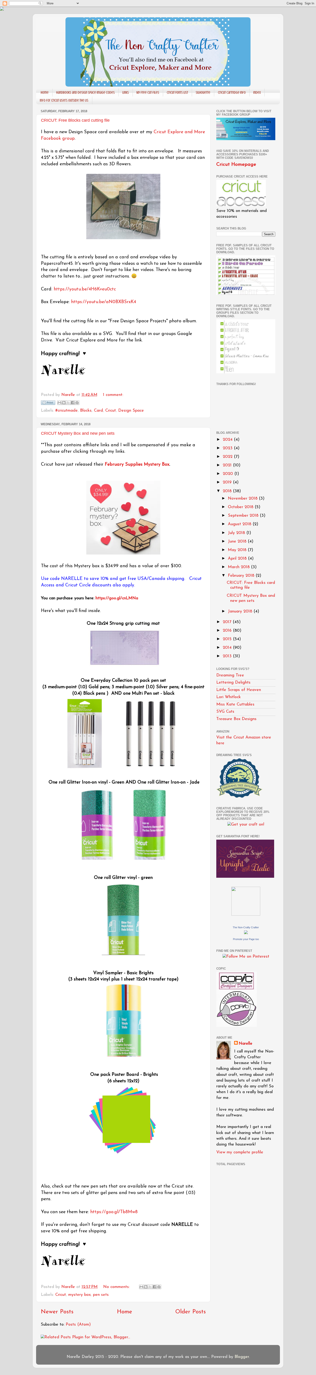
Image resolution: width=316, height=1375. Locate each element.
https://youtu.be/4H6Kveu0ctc (85, 289)
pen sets (101, 1295)
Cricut (110, 411)
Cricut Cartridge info (232, 92)
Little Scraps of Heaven (238, 690)
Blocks (86, 411)
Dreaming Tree (230, 675)
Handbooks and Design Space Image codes (85, 92)
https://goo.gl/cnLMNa (117, 598)
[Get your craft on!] (245, 825)
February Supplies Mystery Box (137, 464)
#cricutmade (66, 411)
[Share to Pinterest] (77, 402)
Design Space (131, 411)
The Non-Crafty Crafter (246, 927)
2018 (228, 491)
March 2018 (239, 567)
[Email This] (59, 402)
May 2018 (238, 550)
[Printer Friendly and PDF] (48, 403)
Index (257, 92)
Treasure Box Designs (236, 719)
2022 (228, 457)
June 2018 (238, 542)
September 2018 (244, 516)
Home (45, 92)
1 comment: (113, 395)
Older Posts (190, 1312)
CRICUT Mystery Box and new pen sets (78, 433)
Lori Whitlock (228, 697)
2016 (228, 631)
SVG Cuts (225, 712)
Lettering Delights (233, 683)
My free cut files (147, 92)
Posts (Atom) (78, 1325)
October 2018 (241, 507)
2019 (228, 482)
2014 (228, 648)
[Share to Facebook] (72, 402)
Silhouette (203, 92)
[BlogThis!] (64, 402)
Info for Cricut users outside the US (64, 100)
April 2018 (238, 559)
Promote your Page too (246, 939)
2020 (228, 474)
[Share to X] (68, 402)
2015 (228, 639)
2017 (228, 622)
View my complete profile (239, 1152)
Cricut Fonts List (177, 92)
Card (98, 411)
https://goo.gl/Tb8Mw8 (114, 1212)
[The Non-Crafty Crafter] (246, 933)
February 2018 (242, 576)
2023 (228, 448)
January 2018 (241, 611)
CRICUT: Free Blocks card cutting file (75, 120)
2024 (228, 440)
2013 (228, 656)
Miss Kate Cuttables (235, 705)
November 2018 (243, 499)
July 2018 (237, 533)
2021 (228, 465)
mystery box (79, 1295)
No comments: (117, 1287)
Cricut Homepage (236, 164)
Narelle (245, 1044)
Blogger (242, 1357)
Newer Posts (57, 1312)
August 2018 (240, 524)
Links (125, 92)
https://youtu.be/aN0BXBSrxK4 (103, 302)
